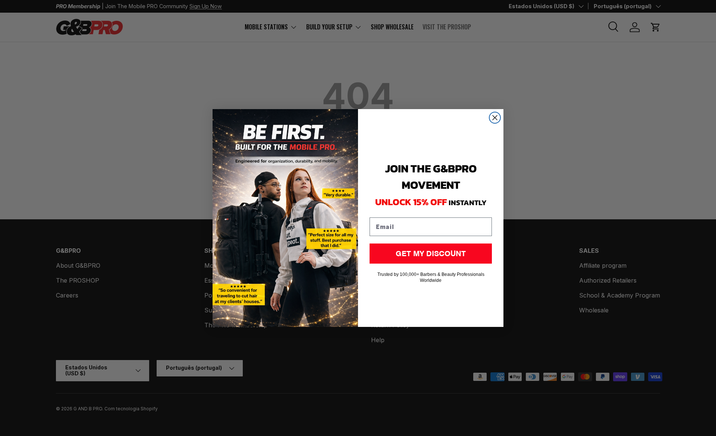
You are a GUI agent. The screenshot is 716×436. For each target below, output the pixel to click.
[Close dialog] (494, 117)
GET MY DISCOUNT (431, 253)
